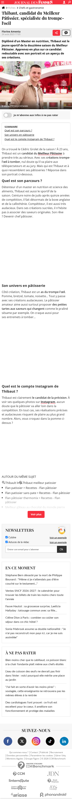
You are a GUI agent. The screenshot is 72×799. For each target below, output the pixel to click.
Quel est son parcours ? (18, 130)
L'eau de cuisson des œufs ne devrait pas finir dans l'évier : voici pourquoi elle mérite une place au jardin (35, 675)
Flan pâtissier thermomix (21, 498)
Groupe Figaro (32, 758)
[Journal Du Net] (53, 774)
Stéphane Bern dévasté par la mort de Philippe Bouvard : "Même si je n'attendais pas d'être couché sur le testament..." (33, 579)
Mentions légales (15, 758)
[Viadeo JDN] (53, 788)
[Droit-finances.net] (53, 781)
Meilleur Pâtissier (50, 153)
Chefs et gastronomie (31, 7)
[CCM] (19, 774)
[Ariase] (19, 795)
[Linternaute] (19, 780)
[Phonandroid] (53, 795)
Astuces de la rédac (18, 542)
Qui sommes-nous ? (18, 752)
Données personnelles (17, 755)
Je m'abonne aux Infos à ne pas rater (36, 115)
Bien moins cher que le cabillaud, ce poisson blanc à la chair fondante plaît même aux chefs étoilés (35, 662)
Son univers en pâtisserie (19, 134)
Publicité (44, 752)
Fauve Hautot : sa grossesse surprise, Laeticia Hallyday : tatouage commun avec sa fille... (32, 608)
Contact (34, 752)
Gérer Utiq (60, 755)
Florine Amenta (11, 31)
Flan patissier (14, 488)
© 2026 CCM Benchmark (53, 758)
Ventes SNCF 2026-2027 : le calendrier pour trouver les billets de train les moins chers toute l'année (34, 595)
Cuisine (12, 537)
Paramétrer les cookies (42, 755)
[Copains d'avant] (19, 788)
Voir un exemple (58, 537)
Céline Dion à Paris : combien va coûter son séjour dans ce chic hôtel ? (32, 619)
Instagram (48, 402)
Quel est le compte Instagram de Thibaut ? (29, 139)
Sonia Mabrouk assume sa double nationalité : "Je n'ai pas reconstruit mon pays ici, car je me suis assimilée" (35, 633)
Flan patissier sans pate (20, 493)
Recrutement (56, 752)
